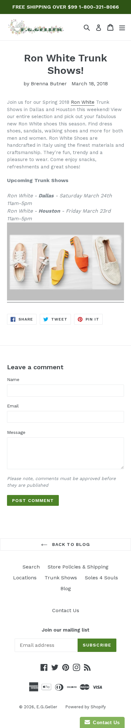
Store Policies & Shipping (78, 567)
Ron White (82, 102)
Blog (65, 588)
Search (31, 567)
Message (16, 432)
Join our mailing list (65, 630)
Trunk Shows (61, 578)
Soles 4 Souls (101, 578)
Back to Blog (70, 544)
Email (13, 405)
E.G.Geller (46, 706)
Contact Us (65, 610)
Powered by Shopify (85, 706)
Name (13, 379)
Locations (25, 578)
